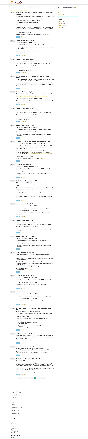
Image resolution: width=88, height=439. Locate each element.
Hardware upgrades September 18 (25, 333)
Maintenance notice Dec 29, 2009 (25, 108)
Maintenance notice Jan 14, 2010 (25, 59)
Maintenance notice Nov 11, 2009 (25, 164)
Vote (12, 12)
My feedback (61, 14)
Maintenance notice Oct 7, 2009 (25, 275)
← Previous (21, 378)
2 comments (23, 36)
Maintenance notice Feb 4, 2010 (25, 40)
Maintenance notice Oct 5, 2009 (25, 292)
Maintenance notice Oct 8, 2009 (25, 236)
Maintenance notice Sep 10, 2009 (25, 346)
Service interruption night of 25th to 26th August (29, 359)
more (48, 34)
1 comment (23, 272)
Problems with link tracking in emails (26, 92)
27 (41, 378)
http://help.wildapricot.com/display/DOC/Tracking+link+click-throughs (33, 96)
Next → (44, 378)
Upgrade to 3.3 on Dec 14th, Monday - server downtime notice (33, 141)
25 (36, 378)
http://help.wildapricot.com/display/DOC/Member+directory (39, 153)
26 (39, 378)
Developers (60, 23)
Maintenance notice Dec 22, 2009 (25, 125)
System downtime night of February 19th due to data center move (34, 12)
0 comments (23, 55)
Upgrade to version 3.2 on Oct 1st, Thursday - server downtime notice (33, 308)
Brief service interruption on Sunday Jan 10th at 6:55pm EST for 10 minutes (34, 76)
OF (23, 10)
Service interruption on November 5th (26, 181)
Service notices (61, 25)
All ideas (60, 12)
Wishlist (60, 27)
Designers (60, 21)
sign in (74, 7)
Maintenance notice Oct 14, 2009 (25, 220)
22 (30, 378)
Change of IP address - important (25, 252)
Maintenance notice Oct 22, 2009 (25, 204)
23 (32, 378)
